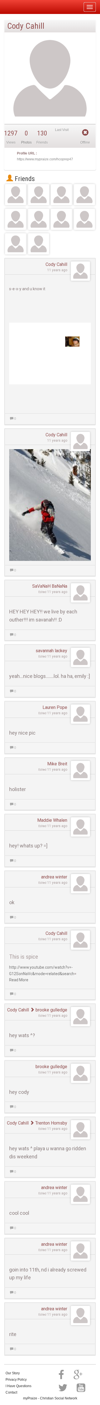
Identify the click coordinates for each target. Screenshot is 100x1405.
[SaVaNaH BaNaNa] (15, 219)
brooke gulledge (50, 1010)
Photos (26, 142)
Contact (11, 1392)
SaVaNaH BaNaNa (49, 586)
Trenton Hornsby (50, 1123)
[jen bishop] (61, 194)
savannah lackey (51, 650)
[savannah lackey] (84, 194)
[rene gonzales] (15, 194)
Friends (24, 179)
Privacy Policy (16, 1380)
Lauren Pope (54, 707)
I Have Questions (18, 1386)
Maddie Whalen (52, 820)
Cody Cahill (56, 264)
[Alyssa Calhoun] (38, 194)
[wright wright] (61, 219)
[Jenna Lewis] (84, 219)
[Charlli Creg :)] (15, 243)
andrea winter (54, 877)
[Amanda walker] (38, 219)
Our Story (13, 1373)
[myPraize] (17, 7)
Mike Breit (57, 763)
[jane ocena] (38, 243)
